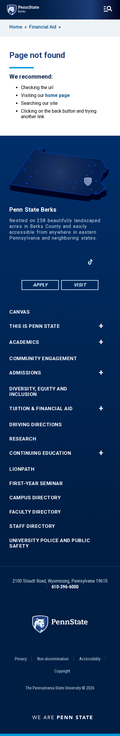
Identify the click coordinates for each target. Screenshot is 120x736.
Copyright (62, 671)
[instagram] (75, 262)
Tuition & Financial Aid (41, 408)
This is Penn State (34, 326)
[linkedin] (45, 262)
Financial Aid (42, 27)
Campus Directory (35, 497)
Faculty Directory (35, 512)
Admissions (25, 373)
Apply (40, 285)
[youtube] (60, 262)
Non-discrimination (53, 659)
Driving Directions (35, 424)
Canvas (19, 312)
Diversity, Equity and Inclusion (38, 391)
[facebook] (30, 262)
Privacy (21, 659)
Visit (80, 285)
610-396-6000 (65, 587)
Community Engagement (43, 358)
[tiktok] (90, 262)
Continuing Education (40, 453)
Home (15, 27)
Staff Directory (32, 526)
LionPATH (21, 469)
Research (22, 439)
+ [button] (101, 326)
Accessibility (89, 659)
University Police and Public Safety (49, 543)
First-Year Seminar (36, 483)
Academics (24, 342)
